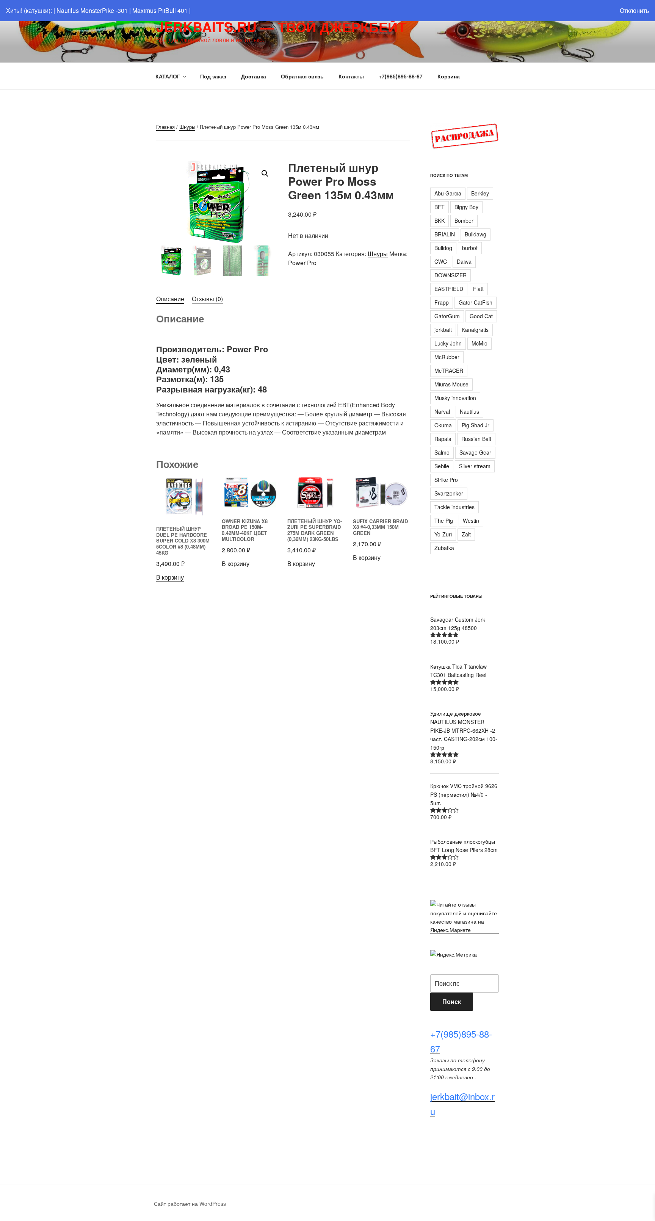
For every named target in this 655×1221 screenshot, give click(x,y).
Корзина (448, 76)
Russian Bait (476, 438)
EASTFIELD (448, 288)
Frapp (441, 302)
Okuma (443, 425)
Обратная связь (302, 76)
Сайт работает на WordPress (190, 1203)
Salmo (442, 452)
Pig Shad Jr (475, 425)
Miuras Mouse (451, 384)
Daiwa (464, 261)
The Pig (443, 520)
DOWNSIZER (450, 275)
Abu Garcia (447, 193)
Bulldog (443, 248)
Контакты (351, 76)
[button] (265, 173)
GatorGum (447, 316)
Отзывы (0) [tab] (207, 298)
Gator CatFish (475, 302)
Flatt (478, 288)
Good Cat (481, 316)
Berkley (480, 193)
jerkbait (443, 329)
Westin (471, 520)
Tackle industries (454, 507)
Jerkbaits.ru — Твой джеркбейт (281, 26)
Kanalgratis (475, 329)
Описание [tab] (170, 298)
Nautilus (469, 411)
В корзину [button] (170, 577)
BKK (439, 220)
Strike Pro (446, 479)
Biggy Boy (466, 207)
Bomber (463, 220)
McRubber (446, 357)
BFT (439, 207)
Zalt (466, 534)
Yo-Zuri (443, 534)
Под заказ (213, 76)
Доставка (253, 76)
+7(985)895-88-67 (401, 76)
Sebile (441, 466)
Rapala (442, 438)
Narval (442, 411)
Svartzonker (448, 493)
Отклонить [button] (634, 10)
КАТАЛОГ (167, 76)
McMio (479, 343)
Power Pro (302, 262)
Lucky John (448, 343)
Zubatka (444, 548)
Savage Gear (475, 452)
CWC (440, 261)
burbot (470, 248)
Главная (165, 126)
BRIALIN (444, 234)
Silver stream (474, 466)
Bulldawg (475, 234)
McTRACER (448, 370)
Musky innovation (455, 398)
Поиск (451, 1001)
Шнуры (187, 126)
